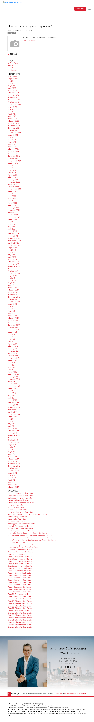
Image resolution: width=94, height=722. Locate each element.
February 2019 (13, 290)
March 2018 (12, 316)
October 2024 (13, 130)
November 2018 (14, 297)
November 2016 (14, 353)
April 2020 (12, 257)
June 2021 (12, 224)
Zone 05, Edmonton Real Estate (20, 561)
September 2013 (14, 442)
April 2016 (12, 370)
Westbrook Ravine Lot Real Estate (20, 552)
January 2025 (13, 123)
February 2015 (13, 403)
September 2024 (14, 133)
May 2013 (11, 452)
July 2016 (11, 363)
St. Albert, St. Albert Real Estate (20, 550)
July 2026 (12, 81)
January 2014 (13, 433)
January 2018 (13, 320)
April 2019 (12, 285)
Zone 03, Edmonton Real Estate (20, 559)
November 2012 (14, 466)
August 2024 (13, 135)
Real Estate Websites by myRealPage (75, 693)
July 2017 (11, 335)
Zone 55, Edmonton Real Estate (20, 618)
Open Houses (13, 68)
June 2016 (12, 365)
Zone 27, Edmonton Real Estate (20, 603)
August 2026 (13, 79)
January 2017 (13, 349)
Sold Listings (12, 70)
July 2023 (12, 166)
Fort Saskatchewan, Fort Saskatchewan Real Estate (27, 514)
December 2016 (14, 351)
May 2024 (12, 142)
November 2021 (14, 212)
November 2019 (14, 269)
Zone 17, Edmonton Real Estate (19, 587)
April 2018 (11, 313)
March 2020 (13, 259)
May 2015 (11, 395)
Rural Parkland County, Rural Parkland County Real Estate (29, 535)
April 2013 (12, 454)
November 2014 (14, 410)
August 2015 (12, 388)
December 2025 (14, 97)
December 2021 (14, 210)
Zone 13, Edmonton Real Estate (19, 578)
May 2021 (11, 226)
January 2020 (13, 264)
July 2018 (11, 306)
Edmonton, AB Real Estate (17, 510)
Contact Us (80, 9)
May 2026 (12, 86)
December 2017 (14, 323)
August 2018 (12, 304)
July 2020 (12, 250)
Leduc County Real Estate (17, 517)
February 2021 (13, 234)
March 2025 (12, 119)
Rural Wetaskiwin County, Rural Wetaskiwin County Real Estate (32, 540)
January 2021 (13, 236)
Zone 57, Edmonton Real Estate (20, 622)
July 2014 (11, 419)
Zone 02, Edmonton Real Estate (20, 557)
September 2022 (14, 189)
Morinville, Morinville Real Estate (20, 528)
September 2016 (14, 358)
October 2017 (13, 327)
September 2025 (14, 104)
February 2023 (13, 177)
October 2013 (13, 440)
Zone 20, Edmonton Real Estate (20, 594)
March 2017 (12, 344)
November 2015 (14, 381)
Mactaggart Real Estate (16, 521)
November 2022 (14, 184)
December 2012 (14, 464)
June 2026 (12, 83)
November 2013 (14, 438)
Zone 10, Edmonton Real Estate (19, 571)
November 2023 (14, 156)
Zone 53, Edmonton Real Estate (20, 615)
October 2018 (13, 299)
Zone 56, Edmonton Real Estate (20, 620)
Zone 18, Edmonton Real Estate (19, 589)
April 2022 (12, 201)
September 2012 (14, 471)
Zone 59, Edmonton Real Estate (20, 627)
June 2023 (12, 168)
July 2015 (11, 391)
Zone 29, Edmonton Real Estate (20, 608)
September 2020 (14, 245)
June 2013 (12, 449)
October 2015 (13, 384)
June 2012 (12, 478)
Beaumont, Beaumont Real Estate (20, 493)
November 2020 (14, 241)
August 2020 (13, 248)
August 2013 (12, 445)
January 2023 (13, 180)
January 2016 (13, 377)
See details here (29, 41)
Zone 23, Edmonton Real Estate (20, 601)
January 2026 (13, 95)
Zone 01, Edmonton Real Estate (19, 554)
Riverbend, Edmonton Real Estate (20, 531)
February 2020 (13, 262)
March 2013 (12, 456)
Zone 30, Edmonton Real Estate (20, 611)
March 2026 (12, 90)
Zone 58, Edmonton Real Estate (20, 625)
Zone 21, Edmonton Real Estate (19, 596)
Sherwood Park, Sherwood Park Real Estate (24, 545)
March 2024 (12, 147)
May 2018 (11, 311)
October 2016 (13, 356)
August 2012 (12, 473)
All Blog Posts (13, 63)
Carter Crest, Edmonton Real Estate (21, 503)
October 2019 (13, 271)
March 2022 (12, 203)
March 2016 (12, 372)
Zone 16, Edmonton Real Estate (19, 585)
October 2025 (13, 102)
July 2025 (12, 109)
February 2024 (13, 149)
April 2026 (12, 88)
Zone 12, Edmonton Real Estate (19, 575)
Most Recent (12, 76)
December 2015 (14, 379)
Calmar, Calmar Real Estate (18, 500)
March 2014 (12, 428)
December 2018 (14, 295)
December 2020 (14, 238)
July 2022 (12, 194)
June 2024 (12, 140)
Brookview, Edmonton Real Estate (20, 496)
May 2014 (11, 424)
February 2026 (13, 93)
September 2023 (14, 161)
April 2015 (12, 398)
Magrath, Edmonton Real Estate (20, 526)
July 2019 (11, 278)
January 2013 (13, 461)
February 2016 (13, 374)
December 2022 (14, 182)
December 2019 (14, 266)
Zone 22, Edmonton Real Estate (20, 599)
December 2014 (14, 407)
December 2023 (14, 154)
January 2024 (13, 151)
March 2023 (12, 175)
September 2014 (14, 414)
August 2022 (13, 191)
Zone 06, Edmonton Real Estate (20, 564)
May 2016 (11, 367)
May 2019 (11, 283)
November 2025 (14, 100)
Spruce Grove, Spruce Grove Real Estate (23, 547)
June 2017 (12, 337)
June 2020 (12, 252)
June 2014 (12, 421)
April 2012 (12, 482)
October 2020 (13, 243)
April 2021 (12, 229)
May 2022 (12, 198)
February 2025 (13, 121)
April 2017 (11, 341)
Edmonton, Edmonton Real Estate (20, 512)
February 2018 (13, 318)
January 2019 (13, 292)
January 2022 (13, 208)
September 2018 (14, 302)
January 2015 (13, 405)
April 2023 (12, 173)
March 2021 (12, 231)
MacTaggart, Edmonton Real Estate (21, 524)
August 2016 (12, 360)
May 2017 (11, 339)
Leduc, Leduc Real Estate (17, 519)
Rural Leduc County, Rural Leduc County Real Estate (27, 533)
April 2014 (12, 426)
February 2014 (13, 431)
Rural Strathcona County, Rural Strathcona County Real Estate (31, 538)
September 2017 (14, 330)
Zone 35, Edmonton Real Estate (20, 613)
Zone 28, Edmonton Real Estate (20, 606)
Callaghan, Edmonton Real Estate (20, 498)
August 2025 (13, 107)
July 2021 (11, 222)
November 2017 (14, 325)
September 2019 (14, 273)
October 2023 (13, 158)
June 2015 (12, 393)
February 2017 (13, 346)
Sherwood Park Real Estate (18, 542)
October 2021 (13, 215)
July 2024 (12, 137)
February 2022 (13, 205)
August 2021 (12, 219)
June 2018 (12, 309)
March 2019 (12, 288)
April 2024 (12, 144)
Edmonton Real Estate (16, 505)
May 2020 (12, 255)
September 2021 (14, 217)
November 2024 (14, 128)
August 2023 (13, 163)
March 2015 (12, 400)
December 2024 (14, 126)
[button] (80, 9)
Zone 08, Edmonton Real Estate (20, 568)
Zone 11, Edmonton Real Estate (19, 573)
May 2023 (12, 170)
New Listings (12, 65)
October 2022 (13, 187)
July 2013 (11, 447)
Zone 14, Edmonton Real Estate (19, 580)
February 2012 (13, 487)
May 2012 (11, 480)
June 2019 (12, 281)
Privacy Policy (59, 693)
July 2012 (11, 475)
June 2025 (12, 112)
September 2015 (14, 386)
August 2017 (12, 332)
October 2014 (13, 412)
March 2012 (12, 485)
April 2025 (12, 116)
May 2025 (12, 114)
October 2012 (13, 468)
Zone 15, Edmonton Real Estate (19, 582)
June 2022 (12, 196)
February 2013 (13, 459)
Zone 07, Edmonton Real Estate (20, 566)
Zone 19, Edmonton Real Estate (19, 592)
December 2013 (14, 435)
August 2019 (12, 276)
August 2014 (12, 417)
